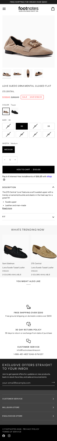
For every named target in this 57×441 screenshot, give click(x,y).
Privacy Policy (31, 429)
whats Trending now (28, 229)
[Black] (14, 112)
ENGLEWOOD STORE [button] (12, 416)
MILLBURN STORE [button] (11, 407)
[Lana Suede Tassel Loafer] (15, 248)
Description (9, 187)
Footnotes (10, 429)
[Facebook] (3, 435)
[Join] (52, 382)
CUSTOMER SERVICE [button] (12, 399)
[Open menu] (6, 9)
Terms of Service (11, 432)
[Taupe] (6, 112)
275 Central (8, 91)
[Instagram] (9, 435)
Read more (7, 208)
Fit (3, 217)
